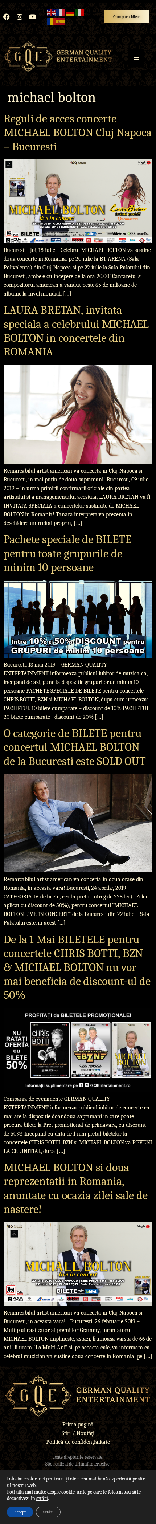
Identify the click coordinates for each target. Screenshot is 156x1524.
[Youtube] (32, 16)
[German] (70, 12)
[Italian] (80, 12)
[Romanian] (51, 21)
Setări (48, 1512)
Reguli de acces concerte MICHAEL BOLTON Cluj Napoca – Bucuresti (77, 132)
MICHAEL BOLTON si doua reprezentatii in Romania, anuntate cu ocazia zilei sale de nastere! (76, 1188)
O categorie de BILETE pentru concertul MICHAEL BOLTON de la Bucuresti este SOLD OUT (75, 747)
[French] (61, 12)
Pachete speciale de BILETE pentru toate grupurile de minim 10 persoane (67, 553)
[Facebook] (6, 16)
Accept (20, 1512)
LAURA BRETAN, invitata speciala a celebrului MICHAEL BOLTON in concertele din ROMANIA (76, 330)
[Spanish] (61, 21)
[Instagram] (19, 16)
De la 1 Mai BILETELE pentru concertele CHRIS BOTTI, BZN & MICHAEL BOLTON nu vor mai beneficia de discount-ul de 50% (77, 967)
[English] (51, 12)
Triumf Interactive (92, 1464)
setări (42, 1498)
